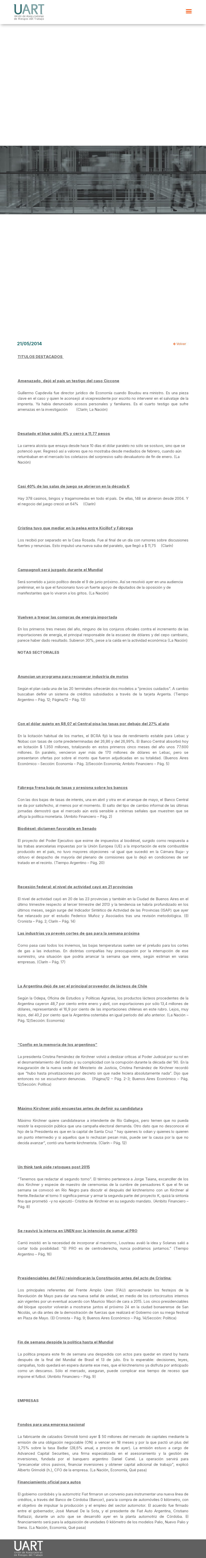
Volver (181, 344)
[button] (189, 11)
